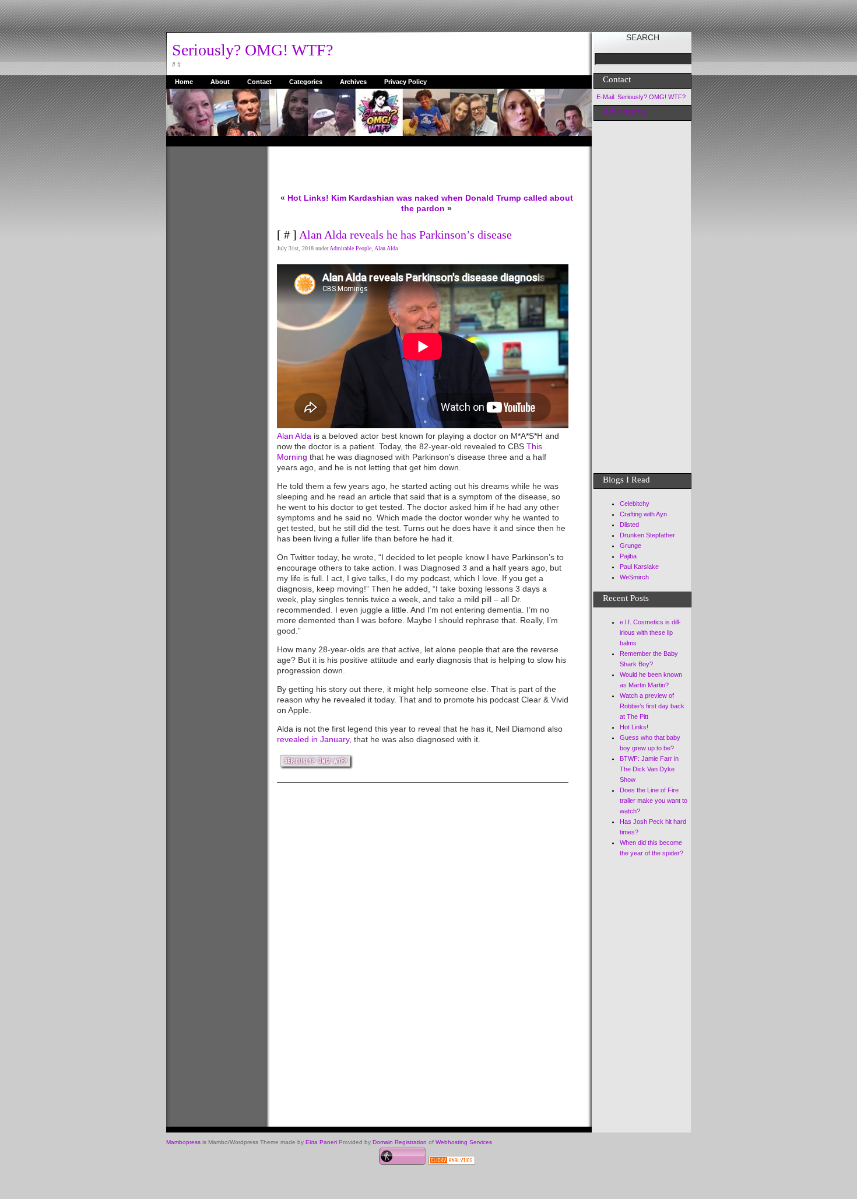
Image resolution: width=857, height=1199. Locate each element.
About (220, 81)
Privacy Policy (405, 81)
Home (184, 81)
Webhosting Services (463, 1142)
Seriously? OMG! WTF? (252, 50)
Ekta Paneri (321, 1142)
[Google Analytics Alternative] (451, 1161)
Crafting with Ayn (643, 514)
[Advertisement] (212, 321)
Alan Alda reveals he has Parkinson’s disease (405, 234)
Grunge (630, 545)
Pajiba (628, 556)
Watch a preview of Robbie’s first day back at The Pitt (652, 706)
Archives (353, 81)
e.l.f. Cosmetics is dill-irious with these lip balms (650, 632)
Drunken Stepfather (647, 535)
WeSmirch (634, 577)
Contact (259, 81)
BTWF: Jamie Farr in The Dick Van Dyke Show (649, 769)
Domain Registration (400, 1142)
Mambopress (183, 1142)
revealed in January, (314, 739)
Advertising (624, 111)
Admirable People (350, 248)
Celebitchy (634, 503)
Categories (305, 81)
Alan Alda (386, 248)
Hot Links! (308, 197)
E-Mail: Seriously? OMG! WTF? (641, 96)
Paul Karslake (639, 566)
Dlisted (629, 524)
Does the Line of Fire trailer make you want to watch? (653, 800)
